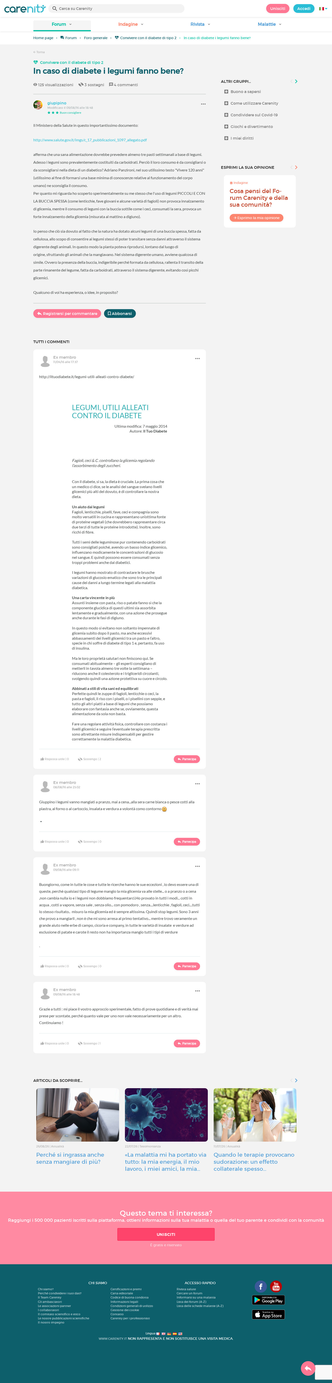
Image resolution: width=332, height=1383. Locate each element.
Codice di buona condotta (130, 1297)
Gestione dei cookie (125, 1310)
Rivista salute (186, 1289)
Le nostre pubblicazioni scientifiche (63, 1318)
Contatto (117, 1314)
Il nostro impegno (51, 1322)
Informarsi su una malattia (196, 1297)
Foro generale (95, 38)
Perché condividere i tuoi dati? (59, 1293)
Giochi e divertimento (252, 126)
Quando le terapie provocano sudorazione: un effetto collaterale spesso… (254, 1161)
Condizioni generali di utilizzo (132, 1306)
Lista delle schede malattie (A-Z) (200, 1306)
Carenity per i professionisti (130, 1318)
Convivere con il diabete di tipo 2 (148, 38)
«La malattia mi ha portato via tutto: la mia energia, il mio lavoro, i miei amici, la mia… (165, 1161)
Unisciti (277, 8)
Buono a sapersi (246, 91)
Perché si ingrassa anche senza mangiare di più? (70, 1158)
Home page (43, 38)
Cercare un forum (189, 1293)
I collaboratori (48, 1310)
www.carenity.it (113, 1339)
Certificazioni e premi (126, 1289)
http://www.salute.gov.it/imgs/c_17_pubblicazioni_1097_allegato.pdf (90, 139)
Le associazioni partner (54, 1306)
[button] (62, 25)
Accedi (304, 8)
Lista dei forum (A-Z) (191, 1302)
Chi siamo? (45, 1289)
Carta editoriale (122, 1293)
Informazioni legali (124, 1302)
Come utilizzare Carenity (254, 103)
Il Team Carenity (49, 1297)
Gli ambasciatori (50, 1302)
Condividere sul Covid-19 (254, 114)
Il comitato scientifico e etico (59, 1314)
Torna (40, 52)
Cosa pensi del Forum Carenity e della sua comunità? (259, 197)
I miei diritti (242, 138)
